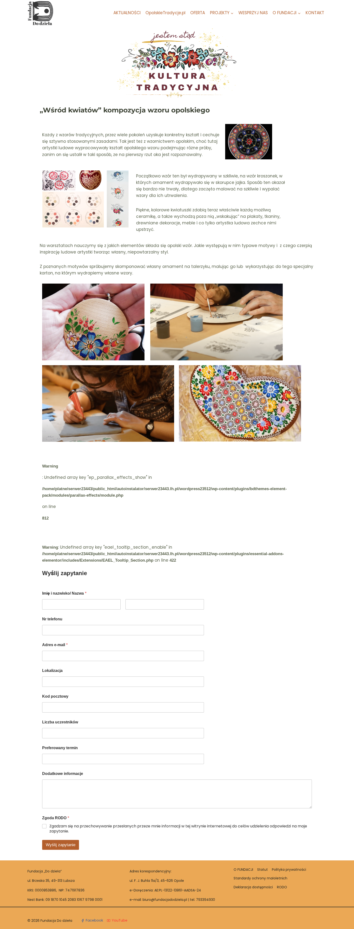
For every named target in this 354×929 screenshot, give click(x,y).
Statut (262, 869)
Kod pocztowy (55, 696)
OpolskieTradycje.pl (165, 13)
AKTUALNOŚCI (127, 13)
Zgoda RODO (55, 818)
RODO (282, 887)
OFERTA (197, 13)
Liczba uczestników (60, 722)
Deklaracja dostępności (253, 887)
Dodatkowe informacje (62, 774)
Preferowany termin (60, 748)
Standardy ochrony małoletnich (260, 878)
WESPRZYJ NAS (253, 13)
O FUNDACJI (243, 869)
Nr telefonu (52, 619)
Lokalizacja (52, 671)
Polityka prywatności (289, 869)
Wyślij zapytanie (60, 845)
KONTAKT (315, 13)
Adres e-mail (55, 645)
